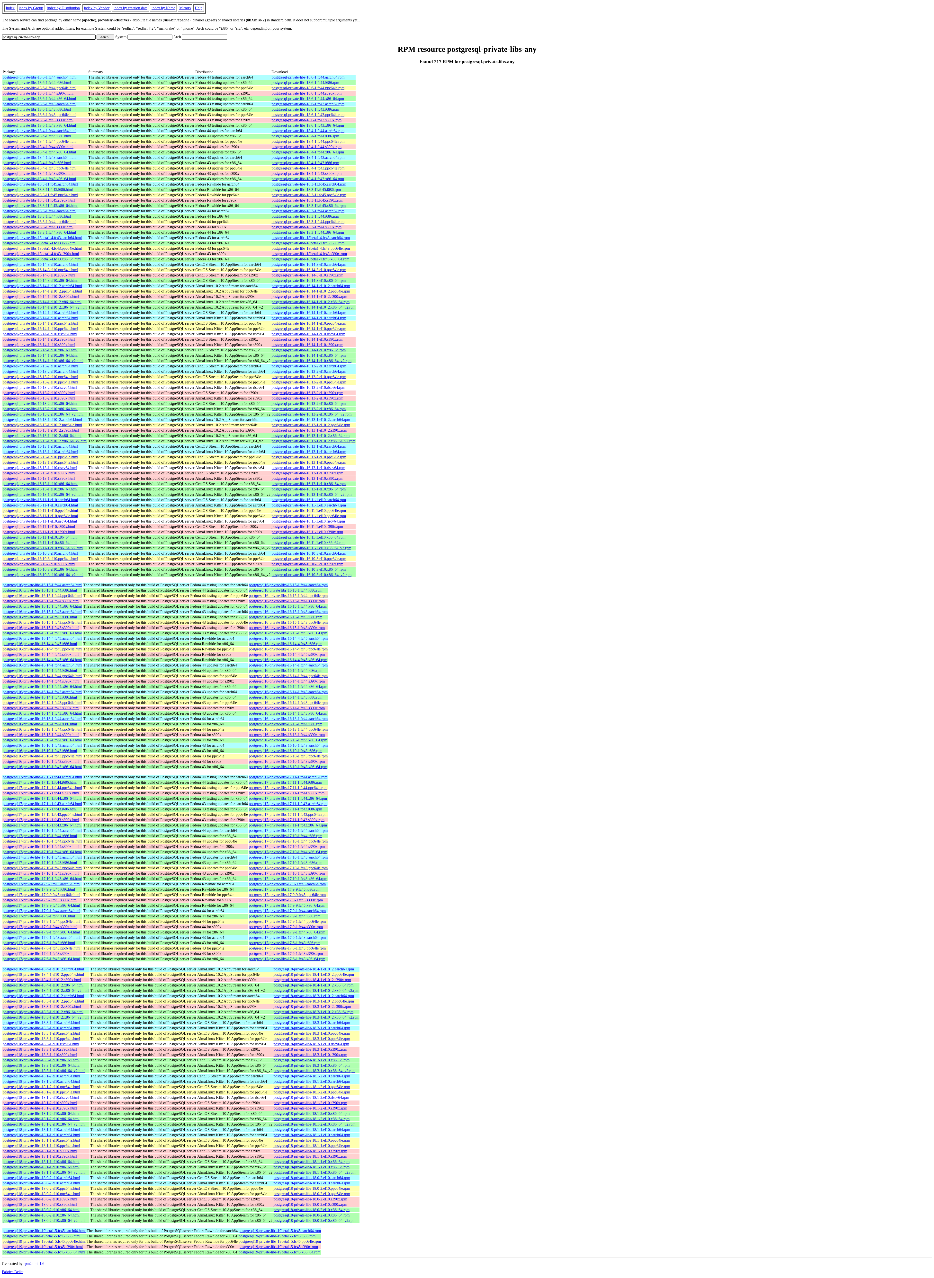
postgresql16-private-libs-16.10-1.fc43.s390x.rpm (287, 761)
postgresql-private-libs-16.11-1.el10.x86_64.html (40, 537)
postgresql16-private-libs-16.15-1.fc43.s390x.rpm (287, 628)
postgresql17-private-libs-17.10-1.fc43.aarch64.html (42, 857)
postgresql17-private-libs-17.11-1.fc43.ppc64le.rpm (288, 814)
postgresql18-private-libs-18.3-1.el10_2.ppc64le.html (43, 1001)
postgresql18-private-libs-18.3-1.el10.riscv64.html (41, 1044)
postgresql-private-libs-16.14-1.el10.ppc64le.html (40, 323)
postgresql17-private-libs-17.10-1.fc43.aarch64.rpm (288, 857)
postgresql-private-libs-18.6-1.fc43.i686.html (37, 109)
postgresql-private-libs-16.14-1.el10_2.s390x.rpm (309, 296)
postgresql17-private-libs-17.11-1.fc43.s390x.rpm (286, 820)
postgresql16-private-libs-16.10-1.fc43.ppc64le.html (42, 756)
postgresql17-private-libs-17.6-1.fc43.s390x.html (40, 953)
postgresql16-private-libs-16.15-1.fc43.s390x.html (41, 628)
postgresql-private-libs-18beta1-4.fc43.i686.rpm (307, 243)
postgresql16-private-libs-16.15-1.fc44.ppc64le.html (42, 596)
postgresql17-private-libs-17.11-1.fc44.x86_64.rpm (288, 798)
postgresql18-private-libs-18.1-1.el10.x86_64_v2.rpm (314, 1172)
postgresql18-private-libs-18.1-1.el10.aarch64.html (41, 1129)
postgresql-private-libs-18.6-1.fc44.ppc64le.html (39, 88)
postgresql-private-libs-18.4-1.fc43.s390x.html (38, 173)
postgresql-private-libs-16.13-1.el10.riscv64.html (40, 468)
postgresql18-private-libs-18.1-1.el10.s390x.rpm (310, 1151)
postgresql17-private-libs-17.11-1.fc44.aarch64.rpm (288, 777)
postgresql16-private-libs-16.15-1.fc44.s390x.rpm (287, 601)
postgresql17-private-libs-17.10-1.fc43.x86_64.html (42, 879)
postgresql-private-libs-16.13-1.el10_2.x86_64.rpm (310, 436)
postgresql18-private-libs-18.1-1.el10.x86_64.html (41, 1162)
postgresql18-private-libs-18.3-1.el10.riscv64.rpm (311, 1044)
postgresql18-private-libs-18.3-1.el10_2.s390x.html (42, 1006)
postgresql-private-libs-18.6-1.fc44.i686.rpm (305, 82)
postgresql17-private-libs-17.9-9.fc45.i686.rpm (284, 889)
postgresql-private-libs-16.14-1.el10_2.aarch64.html (42, 286)
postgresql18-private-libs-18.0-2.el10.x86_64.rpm (311, 1210)
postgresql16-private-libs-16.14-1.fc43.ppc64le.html (42, 703)
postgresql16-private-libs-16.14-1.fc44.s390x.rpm (287, 681)
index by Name (163, 8)
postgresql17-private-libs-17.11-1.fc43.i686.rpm (285, 809)
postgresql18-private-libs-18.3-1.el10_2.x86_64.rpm (313, 1012)
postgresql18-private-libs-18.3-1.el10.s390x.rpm (310, 1049)
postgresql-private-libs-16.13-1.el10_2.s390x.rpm (309, 430)
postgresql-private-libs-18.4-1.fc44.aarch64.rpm (307, 131)
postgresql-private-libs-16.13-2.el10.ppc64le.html (40, 377)
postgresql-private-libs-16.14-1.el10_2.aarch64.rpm (310, 286)
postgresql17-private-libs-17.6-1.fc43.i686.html (39, 943)
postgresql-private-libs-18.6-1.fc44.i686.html (37, 82)
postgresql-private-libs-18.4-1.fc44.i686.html (37, 136)
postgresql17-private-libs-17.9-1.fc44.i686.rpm (284, 916)
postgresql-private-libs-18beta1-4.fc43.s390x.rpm (309, 254)
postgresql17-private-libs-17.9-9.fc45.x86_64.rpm (287, 905)
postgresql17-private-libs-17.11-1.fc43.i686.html (40, 809)
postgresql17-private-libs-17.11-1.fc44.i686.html (40, 782)
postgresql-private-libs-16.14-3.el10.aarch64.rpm (308, 264)
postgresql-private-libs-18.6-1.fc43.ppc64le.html (39, 115)
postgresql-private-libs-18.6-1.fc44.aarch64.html (39, 77)
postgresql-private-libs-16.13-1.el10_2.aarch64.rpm (310, 419)
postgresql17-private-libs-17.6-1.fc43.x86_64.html (41, 959)
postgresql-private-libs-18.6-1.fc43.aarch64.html (39, 104)
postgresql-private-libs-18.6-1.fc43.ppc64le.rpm (307, 115)
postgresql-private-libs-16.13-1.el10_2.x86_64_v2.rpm (313, 441)
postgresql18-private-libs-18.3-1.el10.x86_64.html (41, 1060)
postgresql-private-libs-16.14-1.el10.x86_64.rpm (308, 350)
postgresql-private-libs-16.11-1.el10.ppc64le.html (40, 510)
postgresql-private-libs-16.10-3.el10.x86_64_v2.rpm (311, 575)
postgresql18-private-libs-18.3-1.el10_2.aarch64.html (43, 996)
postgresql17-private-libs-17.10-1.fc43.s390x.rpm (287, 873)
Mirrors (185, 8)
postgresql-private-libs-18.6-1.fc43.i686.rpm (305, 109)
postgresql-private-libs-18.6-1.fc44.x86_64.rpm (307, 99)
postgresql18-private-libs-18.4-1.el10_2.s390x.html (42, 980)
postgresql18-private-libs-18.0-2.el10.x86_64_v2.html (44, 1220)
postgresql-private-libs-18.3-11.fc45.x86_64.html (40, 206)
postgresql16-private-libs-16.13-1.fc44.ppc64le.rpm (288, 729)
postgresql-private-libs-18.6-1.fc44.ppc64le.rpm (307, 88)
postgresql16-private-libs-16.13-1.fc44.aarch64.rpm (288, 719)
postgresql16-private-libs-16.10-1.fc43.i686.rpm (285, 751)
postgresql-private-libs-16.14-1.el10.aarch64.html (40, 313)
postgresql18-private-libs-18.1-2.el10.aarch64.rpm (311, 1076)
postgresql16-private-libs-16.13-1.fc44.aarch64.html (42, 719)
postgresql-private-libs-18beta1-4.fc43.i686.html (39, 243)
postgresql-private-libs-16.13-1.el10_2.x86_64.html (42, 436)
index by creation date (130, 8)
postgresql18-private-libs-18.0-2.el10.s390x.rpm (310, 1199)
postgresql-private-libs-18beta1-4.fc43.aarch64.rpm (310, 238)
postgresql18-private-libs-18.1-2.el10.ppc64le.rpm (311, 1087)
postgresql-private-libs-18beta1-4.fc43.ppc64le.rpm (310, 248)
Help (198, 8)
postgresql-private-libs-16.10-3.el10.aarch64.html (40, 553)
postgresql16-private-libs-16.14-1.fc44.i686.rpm (285, 670)
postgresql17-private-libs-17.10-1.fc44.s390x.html (41, 846)
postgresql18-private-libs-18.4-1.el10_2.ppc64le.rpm (313, 974)
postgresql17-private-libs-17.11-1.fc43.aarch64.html (42, 804)
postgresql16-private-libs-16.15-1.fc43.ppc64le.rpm (288, 622)
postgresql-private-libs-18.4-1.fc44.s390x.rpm (306, 147)
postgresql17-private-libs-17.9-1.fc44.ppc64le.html (41, 921)
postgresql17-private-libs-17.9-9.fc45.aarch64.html (41, 884)
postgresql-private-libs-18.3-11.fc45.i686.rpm (306, 189)
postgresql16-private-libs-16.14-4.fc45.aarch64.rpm (288, 638)
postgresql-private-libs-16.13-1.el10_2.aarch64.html (42, 419)
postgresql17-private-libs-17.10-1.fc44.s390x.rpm (287, 846)
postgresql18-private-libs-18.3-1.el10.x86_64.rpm (311, 1060)
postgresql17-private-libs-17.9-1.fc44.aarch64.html (41, 911)
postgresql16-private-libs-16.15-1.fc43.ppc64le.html (42, 622)
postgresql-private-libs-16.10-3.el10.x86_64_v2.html (43, 575)
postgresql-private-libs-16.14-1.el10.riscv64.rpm (308, 334)
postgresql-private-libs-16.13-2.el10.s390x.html (39, 393)
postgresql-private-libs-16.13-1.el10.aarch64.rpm (308, 446)
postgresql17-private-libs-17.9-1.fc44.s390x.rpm (286, 927)
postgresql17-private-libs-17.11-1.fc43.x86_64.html (42, 825)
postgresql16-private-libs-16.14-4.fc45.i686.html (40, 644)
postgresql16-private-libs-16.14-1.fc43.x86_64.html (42, 713)
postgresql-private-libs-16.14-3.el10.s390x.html (39, 275)
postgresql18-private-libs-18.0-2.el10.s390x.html (40, 1199)
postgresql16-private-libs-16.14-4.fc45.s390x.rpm (287, 654)
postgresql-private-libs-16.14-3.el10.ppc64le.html (40, 270)
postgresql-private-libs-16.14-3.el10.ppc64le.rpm (308, 270)
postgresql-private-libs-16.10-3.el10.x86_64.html (40, 569)
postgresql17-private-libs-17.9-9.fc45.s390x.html (40, 900)
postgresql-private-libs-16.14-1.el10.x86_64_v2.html (43, 361)
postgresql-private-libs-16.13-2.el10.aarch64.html (40, 366)
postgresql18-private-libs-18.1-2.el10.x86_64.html (41, 1113)
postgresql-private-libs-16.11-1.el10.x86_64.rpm (308, 537)
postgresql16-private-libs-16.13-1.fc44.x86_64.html (42, 740)
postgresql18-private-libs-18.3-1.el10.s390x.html (40, 1049)
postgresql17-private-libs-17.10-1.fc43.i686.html (40, 863)
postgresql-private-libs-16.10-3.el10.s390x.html (39, 564)
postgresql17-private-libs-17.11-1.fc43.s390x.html (41, 820)
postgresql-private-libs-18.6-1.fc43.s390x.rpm (306, 120)
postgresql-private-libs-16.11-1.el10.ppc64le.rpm (308, 510)
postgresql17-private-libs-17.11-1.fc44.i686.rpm (285, 782)
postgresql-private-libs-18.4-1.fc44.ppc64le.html (39, 141)
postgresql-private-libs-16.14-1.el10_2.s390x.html (41, 296)
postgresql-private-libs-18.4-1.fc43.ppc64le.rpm (307, 168)
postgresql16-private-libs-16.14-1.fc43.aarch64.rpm (288, 692)
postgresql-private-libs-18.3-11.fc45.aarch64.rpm (308, 184)
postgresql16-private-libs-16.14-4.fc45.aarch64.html (42, 638)
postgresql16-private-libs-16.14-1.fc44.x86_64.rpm (288, 686)
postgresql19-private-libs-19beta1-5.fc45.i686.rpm (277, 1236)
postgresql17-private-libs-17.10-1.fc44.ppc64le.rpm (288, 841)
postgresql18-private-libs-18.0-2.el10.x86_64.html (41, 1210)
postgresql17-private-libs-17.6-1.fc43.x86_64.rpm (287, 959)
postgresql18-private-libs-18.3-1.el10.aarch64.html (41, 1023)
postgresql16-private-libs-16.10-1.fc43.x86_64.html (42, 767)
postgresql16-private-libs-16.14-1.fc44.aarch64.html (42, 665)
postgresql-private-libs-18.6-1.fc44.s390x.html (38, 93)
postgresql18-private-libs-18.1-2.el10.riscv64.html (41, 1097)
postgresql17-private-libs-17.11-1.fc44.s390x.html (41, 793)
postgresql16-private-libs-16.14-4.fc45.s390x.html (41, 654)
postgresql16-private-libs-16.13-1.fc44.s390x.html (41, 735)
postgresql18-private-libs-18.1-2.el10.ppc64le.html (41, 1087)
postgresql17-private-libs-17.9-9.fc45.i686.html (39, 889)
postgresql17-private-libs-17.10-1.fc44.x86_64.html (42, 852)
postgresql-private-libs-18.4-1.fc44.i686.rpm (305, 136)
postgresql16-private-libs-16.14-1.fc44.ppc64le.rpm (288, 676)
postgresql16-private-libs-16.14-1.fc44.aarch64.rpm (288, 665)
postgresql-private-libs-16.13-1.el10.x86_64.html (40, 484)
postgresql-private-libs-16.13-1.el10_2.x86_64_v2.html (45, 441)
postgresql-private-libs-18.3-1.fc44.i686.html (37, 216)
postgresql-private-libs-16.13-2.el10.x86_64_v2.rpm (311, 414)
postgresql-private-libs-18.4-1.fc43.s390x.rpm (306, 173)
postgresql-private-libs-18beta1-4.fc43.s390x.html (41, 254)
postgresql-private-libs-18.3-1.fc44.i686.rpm (305, 216)
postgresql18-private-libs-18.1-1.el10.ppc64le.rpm (311, 1140)
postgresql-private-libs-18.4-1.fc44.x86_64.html (39, 152)
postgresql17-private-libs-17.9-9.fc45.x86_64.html (41, 905)
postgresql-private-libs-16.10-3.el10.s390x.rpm (307, 564)
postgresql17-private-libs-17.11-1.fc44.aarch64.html (42, 777)
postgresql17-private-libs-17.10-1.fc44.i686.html (40, 836)
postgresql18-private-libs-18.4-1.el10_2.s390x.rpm (312, 980)
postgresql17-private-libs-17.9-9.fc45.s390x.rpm (286, 900)
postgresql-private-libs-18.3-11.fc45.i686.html (38, 189)
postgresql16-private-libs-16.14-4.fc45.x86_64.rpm (288, 660)
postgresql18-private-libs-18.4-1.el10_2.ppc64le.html (43, 974)
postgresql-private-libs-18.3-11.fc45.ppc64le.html (40, 195)
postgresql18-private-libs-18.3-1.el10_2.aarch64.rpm (313, 996)
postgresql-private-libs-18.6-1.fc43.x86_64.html (39, 125)
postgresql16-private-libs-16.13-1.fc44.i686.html (40, 724)
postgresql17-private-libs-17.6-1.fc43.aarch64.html (41, 937)
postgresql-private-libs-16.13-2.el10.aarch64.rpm (308, 366)
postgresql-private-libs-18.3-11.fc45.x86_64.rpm (308, 206)
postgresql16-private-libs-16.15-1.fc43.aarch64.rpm (288, 612)
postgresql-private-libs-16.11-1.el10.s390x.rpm (307, 526)
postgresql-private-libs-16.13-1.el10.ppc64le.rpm (308, 457)
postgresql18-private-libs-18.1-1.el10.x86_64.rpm (311, 1162)
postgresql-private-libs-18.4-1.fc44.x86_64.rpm (307, 152)
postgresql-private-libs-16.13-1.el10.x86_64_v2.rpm (311, 494)
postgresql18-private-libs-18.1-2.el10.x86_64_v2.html (44, 1124)
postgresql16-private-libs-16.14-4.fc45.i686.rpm (285, 644)
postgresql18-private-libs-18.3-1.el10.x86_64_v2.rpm (314, 1071)
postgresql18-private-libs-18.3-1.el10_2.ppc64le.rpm (313, 1001)
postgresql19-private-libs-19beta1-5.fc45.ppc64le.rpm (280, 1241)
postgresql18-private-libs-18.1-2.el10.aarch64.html (41, 1076)
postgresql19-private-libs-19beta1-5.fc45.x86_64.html (44, 1252)
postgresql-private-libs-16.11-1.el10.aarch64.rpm (308, 500)
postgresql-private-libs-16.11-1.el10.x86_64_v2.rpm (311, 548)
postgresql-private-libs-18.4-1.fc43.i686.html (37, 163)
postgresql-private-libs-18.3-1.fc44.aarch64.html (39, 211)
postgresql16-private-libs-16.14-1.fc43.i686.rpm (285, 697)
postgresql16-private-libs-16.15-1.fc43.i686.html (40, 617)
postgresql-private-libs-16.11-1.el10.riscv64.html (40, 521)
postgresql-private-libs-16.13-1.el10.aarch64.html (40, 446)
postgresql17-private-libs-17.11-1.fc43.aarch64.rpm (288, 804)
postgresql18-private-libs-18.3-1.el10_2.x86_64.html (43, 1012)
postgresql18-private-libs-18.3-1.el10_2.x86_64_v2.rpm (316, 1017)
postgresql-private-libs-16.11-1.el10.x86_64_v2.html (43, 548)
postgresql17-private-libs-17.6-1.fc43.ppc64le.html (41, 948)
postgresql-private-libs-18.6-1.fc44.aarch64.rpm (307, 77)
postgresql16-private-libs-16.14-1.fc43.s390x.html (41, 708)
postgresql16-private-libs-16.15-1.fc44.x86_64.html (42, 606)
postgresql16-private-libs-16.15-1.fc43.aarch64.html (42, 612)
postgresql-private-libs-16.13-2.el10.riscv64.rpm (308, 387)
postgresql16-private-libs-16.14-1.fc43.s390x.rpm (287, 708)
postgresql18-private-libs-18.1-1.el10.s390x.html (40, 1151)
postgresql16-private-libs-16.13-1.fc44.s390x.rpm (287, 735)
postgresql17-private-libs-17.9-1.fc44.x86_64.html (41, 932)
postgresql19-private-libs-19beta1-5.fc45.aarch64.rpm (280, 1231)
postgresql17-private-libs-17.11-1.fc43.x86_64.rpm (288, 825)
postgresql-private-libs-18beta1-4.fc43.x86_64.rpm (310, 259)
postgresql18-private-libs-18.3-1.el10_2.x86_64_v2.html (46, 1017)
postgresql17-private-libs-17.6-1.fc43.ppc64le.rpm (287, 948)
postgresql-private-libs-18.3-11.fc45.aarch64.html (40, 184)
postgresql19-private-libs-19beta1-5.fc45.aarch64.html (44, 1231)
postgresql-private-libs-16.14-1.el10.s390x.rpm (307, 339)
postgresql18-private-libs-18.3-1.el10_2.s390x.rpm (312, 1006)
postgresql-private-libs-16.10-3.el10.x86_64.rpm (308, 569)
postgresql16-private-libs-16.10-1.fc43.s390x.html (41, 761)
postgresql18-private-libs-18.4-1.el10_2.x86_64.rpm (313, 985)
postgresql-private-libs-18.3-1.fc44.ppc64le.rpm (307, 222)
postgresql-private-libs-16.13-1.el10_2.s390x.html (41, 430)
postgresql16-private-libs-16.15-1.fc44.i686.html (40, 590)
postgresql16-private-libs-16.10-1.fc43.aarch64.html (42, 745)
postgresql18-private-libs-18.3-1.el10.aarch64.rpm (311, 1023)
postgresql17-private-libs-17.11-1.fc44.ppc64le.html (42, 788)
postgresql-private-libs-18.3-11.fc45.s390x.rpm (307, 200)
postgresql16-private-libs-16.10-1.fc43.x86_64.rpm (288, 767)
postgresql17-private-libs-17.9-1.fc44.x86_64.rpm (287, 932)
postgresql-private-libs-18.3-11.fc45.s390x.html (39, 200)
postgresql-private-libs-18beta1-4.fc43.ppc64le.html (42, 248)
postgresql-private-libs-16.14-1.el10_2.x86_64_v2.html (45, 307)
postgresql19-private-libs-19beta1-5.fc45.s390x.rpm (278, 1247)
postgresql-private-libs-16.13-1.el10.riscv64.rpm (308, 468)
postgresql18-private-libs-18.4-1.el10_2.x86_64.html (43, 985)
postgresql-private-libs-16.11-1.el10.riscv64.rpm (308, 521)
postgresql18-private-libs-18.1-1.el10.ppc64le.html (41, 1140)
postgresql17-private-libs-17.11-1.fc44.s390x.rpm (286, 793)
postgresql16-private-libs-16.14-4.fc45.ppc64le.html (42, 649)
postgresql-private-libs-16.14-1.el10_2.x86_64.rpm (310, 302)
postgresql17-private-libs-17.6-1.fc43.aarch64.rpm (287, 937)
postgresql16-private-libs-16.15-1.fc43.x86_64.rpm (288, 633)
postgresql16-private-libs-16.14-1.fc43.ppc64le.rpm (288, 703)
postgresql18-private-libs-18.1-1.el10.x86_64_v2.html (44, 1172)
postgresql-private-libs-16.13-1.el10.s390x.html (39, 473)
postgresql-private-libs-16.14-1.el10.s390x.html (39, 339)
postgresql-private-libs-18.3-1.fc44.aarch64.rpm (307, 211)
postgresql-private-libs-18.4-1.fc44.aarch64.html (39, 131)
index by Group (31, 8)
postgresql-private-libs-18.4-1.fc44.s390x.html (38, 147)
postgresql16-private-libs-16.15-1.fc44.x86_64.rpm (288, 606)
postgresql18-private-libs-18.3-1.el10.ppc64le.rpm (311, 1033)
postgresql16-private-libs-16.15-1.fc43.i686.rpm (285, 617)
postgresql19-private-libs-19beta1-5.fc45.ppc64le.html (44, 1241)
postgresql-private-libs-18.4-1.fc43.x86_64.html (39, 179)
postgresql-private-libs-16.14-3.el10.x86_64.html (40, 280)
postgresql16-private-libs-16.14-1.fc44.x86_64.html (42, 686)
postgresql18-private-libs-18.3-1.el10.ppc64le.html (41, 1033)
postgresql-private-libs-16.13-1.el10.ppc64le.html (40, 457)
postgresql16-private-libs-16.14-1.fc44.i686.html (40, 670)
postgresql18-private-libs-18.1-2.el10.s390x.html (40, 1103)
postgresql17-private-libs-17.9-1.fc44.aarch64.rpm (287, 911)
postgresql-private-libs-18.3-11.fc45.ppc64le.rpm (308, 195)
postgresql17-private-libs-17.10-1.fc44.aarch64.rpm (288, 830)
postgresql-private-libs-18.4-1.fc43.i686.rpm (305, 163)
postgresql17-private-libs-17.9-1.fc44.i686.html (39, 916)
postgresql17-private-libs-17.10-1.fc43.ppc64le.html (42, 868)
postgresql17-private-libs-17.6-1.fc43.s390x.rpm (286, 953)
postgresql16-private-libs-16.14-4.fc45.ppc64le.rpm (288, 649)
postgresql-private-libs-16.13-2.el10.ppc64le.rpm (308, 377)
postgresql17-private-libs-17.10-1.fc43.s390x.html (41, 873)
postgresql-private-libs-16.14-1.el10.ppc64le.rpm (308, 323)
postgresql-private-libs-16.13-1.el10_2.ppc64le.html (42, 425)
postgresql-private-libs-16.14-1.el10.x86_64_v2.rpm (311, 361)
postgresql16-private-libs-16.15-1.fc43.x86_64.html (42, 633)
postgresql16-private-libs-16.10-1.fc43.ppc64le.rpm (288, 756)
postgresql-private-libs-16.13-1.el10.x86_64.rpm (308, 484)
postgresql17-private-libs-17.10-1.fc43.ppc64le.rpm (288, 868)
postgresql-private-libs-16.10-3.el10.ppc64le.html (40, 559)
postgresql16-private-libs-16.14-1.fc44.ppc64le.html (42, 676)
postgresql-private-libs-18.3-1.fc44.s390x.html (38, 227)
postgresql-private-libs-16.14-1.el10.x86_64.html (40, 350)
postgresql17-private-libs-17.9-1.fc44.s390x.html (40, 927)
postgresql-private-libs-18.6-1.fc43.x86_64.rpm (307, 125)
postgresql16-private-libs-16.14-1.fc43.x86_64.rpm (288, 713)
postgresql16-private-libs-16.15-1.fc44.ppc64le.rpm (288, 596)
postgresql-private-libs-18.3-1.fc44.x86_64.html (39, 232)
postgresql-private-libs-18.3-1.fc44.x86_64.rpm (307, 232)
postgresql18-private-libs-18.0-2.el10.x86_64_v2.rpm (314, 1220)
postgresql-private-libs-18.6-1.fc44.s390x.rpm (306, 93)
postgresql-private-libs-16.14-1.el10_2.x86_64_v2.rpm (313, 307)
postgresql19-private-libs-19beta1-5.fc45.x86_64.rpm (279, 1252)
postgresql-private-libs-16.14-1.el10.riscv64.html (40, 334)
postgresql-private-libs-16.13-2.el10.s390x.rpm (307, 393)
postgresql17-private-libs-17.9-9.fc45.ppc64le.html (41, 895)
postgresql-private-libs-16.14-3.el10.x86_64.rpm (308, 280)
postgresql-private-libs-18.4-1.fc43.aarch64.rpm (307, 157)
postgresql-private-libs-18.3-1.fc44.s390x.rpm (306, 227)
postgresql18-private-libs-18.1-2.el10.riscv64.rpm (311, 1097)
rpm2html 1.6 (34, 1263)
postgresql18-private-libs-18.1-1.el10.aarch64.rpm (311, 1129)
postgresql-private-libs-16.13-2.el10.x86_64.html (40, 403)
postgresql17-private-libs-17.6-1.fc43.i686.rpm (284, 943)
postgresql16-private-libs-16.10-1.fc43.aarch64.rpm (288, 745)
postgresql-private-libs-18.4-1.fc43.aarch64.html (39, 157)
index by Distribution (63, 8)
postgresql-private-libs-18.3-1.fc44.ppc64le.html (39, 222)
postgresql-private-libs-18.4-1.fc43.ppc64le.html (39, 168)
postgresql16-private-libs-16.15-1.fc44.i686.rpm (285, 590)
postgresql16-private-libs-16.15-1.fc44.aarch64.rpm (288, 585)
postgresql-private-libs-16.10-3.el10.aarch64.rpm (308, 553)
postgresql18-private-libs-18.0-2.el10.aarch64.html (41, 1178)
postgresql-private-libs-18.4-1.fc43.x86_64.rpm (307, 179)
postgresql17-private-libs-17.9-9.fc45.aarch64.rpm (287, 884)
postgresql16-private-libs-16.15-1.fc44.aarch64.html (42, 585)
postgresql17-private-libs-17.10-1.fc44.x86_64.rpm (288, 852)
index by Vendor (96, 8)
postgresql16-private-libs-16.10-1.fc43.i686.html (40, 751)
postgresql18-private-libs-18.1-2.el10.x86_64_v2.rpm (314, 1124)
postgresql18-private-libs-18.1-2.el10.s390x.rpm (310, 1103)
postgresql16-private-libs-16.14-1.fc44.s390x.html (41, 681)
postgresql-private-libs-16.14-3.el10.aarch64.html (40, 264)
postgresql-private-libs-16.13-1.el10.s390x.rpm (307, 473)
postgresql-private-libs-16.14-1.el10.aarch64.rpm (308, 313)
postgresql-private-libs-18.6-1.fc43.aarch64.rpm (307, 104)
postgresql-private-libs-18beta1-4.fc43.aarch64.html (42, 238)
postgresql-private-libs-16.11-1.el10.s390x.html (39, 526)
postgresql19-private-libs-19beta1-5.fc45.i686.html (41, 1236)
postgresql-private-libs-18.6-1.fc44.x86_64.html (39, 99)
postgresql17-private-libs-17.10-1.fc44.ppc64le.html (42, 841)
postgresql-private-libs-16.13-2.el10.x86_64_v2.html (43, 414)
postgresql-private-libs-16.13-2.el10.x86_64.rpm (308, 403)
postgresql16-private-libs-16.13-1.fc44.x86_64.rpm (288, 740)
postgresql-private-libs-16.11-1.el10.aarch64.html (40, 500)
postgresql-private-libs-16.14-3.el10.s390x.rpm (307, 275)
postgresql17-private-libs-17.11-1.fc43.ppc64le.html (42, 814)
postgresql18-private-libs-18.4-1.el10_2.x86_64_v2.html (46, 990)
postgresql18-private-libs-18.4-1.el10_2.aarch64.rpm (313, 969)
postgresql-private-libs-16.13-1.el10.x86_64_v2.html (43, 494)
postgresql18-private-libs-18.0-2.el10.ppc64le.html (41, 1188)
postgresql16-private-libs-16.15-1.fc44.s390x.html (41, 601)
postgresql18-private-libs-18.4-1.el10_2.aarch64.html (43, 969)
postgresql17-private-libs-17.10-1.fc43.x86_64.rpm (288, 879)
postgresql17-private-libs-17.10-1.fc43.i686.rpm (285, 863)
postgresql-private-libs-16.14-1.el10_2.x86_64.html (42, 302)
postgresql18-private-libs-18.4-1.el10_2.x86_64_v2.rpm (316, 990)
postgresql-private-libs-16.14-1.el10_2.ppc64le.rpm (310, 291)
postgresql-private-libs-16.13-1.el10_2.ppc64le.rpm (310, 425)
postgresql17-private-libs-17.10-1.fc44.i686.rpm (285, 836)
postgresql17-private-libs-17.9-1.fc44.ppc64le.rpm (287, 921)
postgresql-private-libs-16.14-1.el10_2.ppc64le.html (42, 291)
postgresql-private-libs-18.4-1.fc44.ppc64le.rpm (307, 141)
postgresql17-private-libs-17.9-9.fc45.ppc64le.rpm (287, 895)
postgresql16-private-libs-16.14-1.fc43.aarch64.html (42, 692)
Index (10, 8)
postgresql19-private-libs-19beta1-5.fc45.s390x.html (43, 1247)
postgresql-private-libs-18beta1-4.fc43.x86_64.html (42, 259)
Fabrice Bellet (12, 1272)
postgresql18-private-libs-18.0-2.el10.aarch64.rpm (311, 1178)
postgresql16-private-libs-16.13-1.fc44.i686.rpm (285, 724)
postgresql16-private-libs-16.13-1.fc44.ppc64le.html (42, 729)
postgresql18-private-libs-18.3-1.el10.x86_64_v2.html (44, 1071)
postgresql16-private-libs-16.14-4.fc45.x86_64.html (42, 660)
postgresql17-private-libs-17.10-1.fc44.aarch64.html (42, 830)
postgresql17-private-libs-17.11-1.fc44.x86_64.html (42, 798)
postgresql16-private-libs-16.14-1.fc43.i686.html (40, 697)
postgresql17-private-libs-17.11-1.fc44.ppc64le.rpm (288, 788)
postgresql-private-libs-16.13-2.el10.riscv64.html (40, 387)
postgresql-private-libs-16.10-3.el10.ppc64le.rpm (308, 559)
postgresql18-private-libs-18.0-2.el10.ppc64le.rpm (311, 1188)
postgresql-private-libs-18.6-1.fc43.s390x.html (38, 120)
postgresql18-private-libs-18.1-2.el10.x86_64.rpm (311, 1113)
